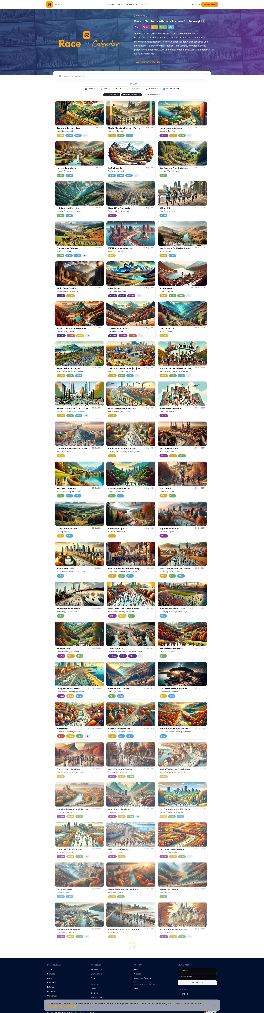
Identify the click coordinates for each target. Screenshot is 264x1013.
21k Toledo (165, 488)
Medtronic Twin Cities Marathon (125, 608)
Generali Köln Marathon (69, 848)
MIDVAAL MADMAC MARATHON (73, 971)
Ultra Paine (114, 288)
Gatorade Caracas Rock (172, 971)
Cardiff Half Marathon (68, 768)
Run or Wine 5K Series (68, 368)
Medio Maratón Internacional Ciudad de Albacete (134, 889)
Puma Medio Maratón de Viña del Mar (127, 929)
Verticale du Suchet (118, 688)
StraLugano (166, 288)
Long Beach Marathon (68, 688)
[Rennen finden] (203, 21)
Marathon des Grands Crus (174, 929)
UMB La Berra (167, 328)
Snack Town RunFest (119, 728)
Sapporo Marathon (169, 528)
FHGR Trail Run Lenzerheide (71, 328)
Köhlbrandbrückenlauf (68, 608)
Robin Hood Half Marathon (122, 448)
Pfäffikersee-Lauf (66, 488)
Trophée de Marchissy (68, 128)
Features (110, 4)
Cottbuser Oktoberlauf (172, 848)
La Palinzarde (115, 168)
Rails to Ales (114, 971)
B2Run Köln (165, 208)
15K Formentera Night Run (173, 688)
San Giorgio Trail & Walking (174, 168)
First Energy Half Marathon (122, 408)
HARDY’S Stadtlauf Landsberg (124, 568)
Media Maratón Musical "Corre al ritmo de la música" (135, 128)
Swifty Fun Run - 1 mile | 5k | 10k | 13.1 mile (129, 368)
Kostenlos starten (210, 4)
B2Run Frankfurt (65, 568)
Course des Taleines (67, 248)
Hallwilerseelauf (116, 1011)
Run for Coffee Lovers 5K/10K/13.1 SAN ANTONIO (186, 368)
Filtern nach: (132, 84)
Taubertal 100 (115, 648)
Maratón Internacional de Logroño (75, 808)
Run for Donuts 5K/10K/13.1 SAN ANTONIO (79, 408)
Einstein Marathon (169, 448)
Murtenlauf (62, 728)
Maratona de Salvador (171, 128)
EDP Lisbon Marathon (119, 848)
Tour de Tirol (64, 648)
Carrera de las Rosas (119, 488)
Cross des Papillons (67, 528)
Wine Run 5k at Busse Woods (175, 728)
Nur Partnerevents (172, 89)
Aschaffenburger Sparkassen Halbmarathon (183, 768)
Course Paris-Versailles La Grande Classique (80, 448)
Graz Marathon (65, 1011)
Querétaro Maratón (118, 808)
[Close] (214, 1005)
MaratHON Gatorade (119, 208)
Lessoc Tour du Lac (67, 168)
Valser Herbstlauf (169, 889)
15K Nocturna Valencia (120, 248)
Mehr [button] (142, 4)
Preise (119, 4)
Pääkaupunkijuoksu (118, 528)
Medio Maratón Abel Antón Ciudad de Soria (182, 248)
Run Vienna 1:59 (168, 1011)
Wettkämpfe (131, 4)
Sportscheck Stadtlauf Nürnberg (177, 568)
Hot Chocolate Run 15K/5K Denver (177, 808)
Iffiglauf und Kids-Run (68, 208)
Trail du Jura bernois (119, 328)
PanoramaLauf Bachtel (171, 648)
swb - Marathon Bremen (120, 768)
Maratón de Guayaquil (68, 929)
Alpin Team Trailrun (67, 288)
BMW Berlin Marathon (171, 408)
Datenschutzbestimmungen (61, 1006)
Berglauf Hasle (64, 889)
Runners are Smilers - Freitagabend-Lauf (181, 608)
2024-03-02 (110, 95)
